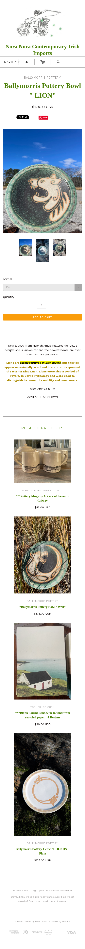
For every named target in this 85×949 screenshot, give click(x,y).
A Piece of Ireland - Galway (42, 490)
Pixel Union (41, 921)
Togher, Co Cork (42, 707)
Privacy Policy (20, 890)
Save (44, 117)
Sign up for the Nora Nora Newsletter (52, 890)
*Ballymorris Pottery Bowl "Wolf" (42, 607)
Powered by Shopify (59, 921)
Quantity (8, 296)
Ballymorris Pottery (42, 601)
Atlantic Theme (23, 921)
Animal (7, 279)
